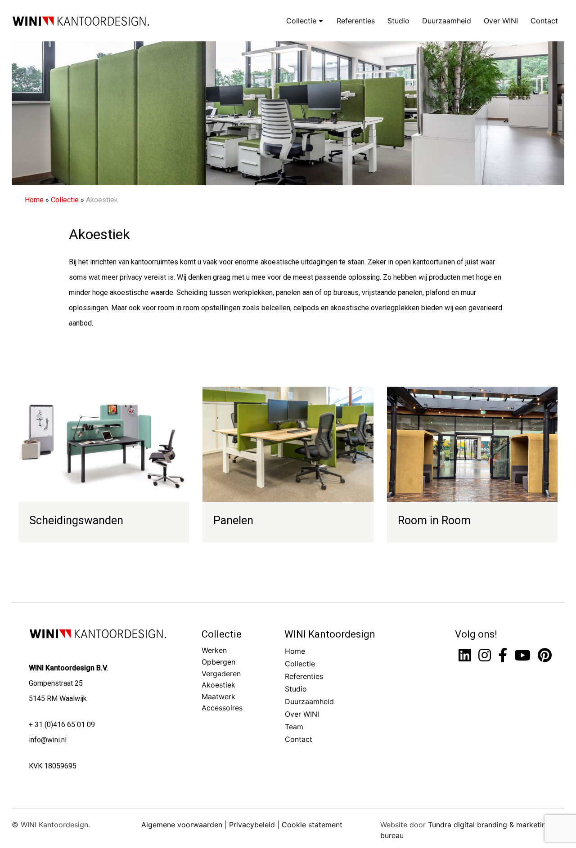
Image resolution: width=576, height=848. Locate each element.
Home (34, 200)
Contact (544, 20)
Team (294, 726)
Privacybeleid (252, 824)
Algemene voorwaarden (181, 824)
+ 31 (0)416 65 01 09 (62, 724)
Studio (398, 20)
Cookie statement (312, 824)
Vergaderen (221, 673)
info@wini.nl (48, 740)
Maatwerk (218, 696)
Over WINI (501, 20)
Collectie (302, 20)
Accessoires (222, 707)
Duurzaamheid (446, 20)
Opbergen (218, 661)
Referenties (356, 20)
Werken (214, 650)
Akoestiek (218, 684)
